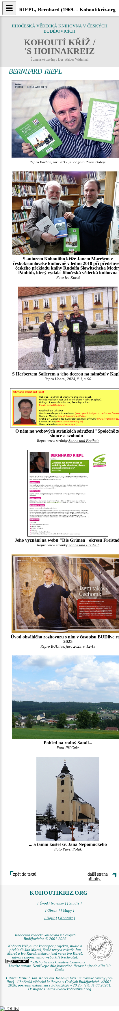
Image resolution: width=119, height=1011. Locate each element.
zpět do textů (24, 874)
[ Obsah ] (52, 911)
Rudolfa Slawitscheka (84, 268)
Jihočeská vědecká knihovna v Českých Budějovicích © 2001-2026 (45, 937)
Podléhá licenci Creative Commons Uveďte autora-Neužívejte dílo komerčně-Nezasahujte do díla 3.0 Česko (60, 966)
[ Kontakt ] (66, 918)
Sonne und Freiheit (83, 441)
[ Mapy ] (67, 911)
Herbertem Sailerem (35, 373)
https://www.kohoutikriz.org (69, 989)
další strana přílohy (98, 876)
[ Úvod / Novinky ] (51, 903)
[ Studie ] (74, 903)
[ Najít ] (50, 918)
